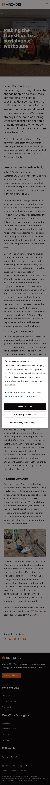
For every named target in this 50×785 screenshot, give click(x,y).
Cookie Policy (30, 396)
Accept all (22, 406)
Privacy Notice (12, 396)
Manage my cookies (22, 415)
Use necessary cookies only (22, 423)
